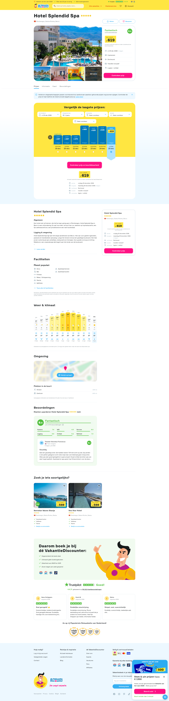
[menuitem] (118, 51)
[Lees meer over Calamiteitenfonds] (124, 665)
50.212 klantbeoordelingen (91, 589)
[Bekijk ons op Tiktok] (129, 694)
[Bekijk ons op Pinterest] (124, 694)
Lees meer (79, 97)
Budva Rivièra (50, 21)
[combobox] (68, 6)
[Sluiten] (164, 677)
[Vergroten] (98, 62)
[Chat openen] (165, 697)
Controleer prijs (118, 75)
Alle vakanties (94, 6)
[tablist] (84, 86)
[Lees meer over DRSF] (56, 573)
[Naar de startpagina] (41, 6)
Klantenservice (110, 6)
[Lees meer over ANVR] (132, 2)
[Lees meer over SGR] (134, 2)
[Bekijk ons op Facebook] (114, 694)
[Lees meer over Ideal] (51, 573)
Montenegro (40, 21)
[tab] (36, 86)
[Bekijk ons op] (119, 694)
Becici (57, 21)
